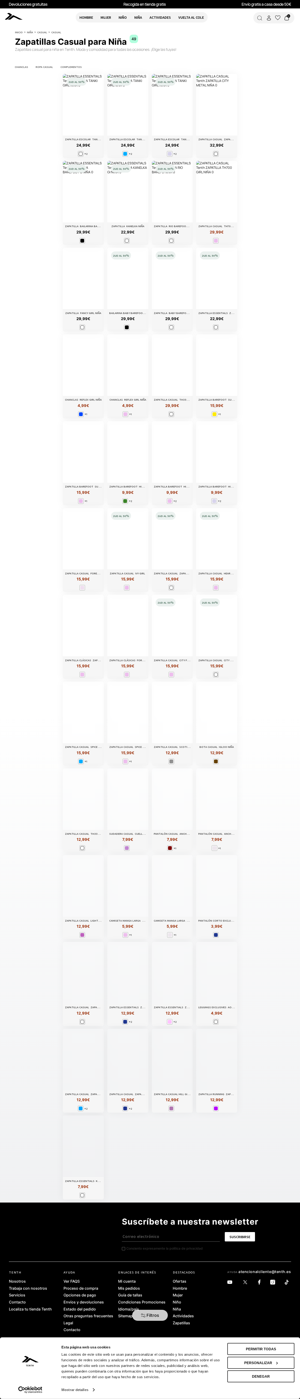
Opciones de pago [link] (80, 1295)
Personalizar (258, 1363)
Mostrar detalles (74, 1390)
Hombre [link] (180, 1288)
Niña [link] (177, 1309)
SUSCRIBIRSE (239, 1236)
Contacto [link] (17, 1302)
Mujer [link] (178, 1295)
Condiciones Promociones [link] (141, 1302)
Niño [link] (177, 1302)
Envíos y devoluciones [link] (84, 1302)
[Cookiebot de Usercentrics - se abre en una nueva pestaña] (30, 1389)
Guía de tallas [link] (130, 1295)
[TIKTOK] (288, 1282)
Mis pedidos (129, 1288)
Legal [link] (68, 1323)
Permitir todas (261, 1349)
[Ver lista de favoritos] (277, 17)
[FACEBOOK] (260, 1282)
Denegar (261, 1376)
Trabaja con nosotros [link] (28, 1288)
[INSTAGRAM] (274, 1282)
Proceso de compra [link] (81, 1288)
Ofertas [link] (179, 1281)
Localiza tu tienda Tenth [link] (30, 1309)
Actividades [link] (183, 1316)
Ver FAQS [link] (72, 1281)
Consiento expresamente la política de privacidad (164, 1248)
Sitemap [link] (125, 1316)
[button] (150, 1315)
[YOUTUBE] (231, 1282)
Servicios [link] (17, 1295)
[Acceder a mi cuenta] (268, 18)
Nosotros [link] (17, 1281)
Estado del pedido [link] (80, 1309)
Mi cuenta (127, 1281)
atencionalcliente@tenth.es (264, 1271)
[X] (246, 1282)
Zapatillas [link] (181, 1323)
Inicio (19, 32)
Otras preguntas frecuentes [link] (88, 1316)
